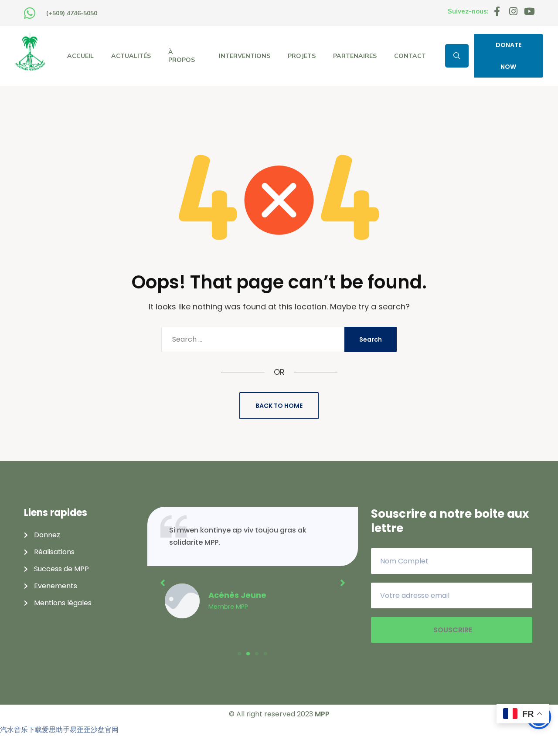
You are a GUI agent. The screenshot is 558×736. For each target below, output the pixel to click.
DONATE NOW (508, 56)
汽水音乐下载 (21, 730)
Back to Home (279, 405)
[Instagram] (513, 11)
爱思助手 (56, 730)
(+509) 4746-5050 (71, 13)
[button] (239, 653)
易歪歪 (80, 730)
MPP (322, 714)
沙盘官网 (105, 730)
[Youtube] (529, 11)
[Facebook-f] (497, 11)
